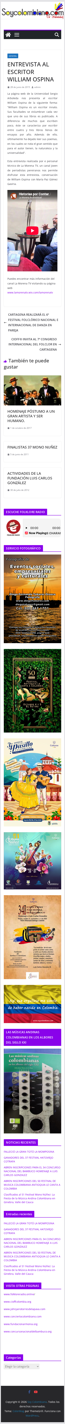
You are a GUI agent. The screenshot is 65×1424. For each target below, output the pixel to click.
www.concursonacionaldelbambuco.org (28, 1331)
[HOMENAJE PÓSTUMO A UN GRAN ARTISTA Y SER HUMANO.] (32, 378)
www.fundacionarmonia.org (21, 1324)
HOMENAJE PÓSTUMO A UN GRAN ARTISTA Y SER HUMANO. (31, 416)
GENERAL (13, 56)
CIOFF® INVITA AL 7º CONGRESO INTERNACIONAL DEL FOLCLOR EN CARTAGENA (32, 344)
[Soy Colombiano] (8, 34)
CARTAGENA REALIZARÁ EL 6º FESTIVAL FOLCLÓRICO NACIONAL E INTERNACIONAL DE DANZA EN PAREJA (33, 322)
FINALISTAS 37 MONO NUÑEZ (32, 447)
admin (37, 87)
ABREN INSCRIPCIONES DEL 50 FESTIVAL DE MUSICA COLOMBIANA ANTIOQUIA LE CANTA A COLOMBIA (32, 1184)
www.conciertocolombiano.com (23, 1316)
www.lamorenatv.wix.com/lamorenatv (30, 292)
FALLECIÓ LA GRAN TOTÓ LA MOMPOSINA (29, 1151)
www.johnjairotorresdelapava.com (24, 1309)
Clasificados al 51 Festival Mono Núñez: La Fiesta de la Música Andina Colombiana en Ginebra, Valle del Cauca (29, 1198)
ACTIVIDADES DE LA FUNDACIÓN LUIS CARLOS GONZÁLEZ (29, 478)
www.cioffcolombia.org (17, 1301)
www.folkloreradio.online (19, 1294)
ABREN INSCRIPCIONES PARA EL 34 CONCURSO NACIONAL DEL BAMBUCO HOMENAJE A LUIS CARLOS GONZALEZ (32, 1171)
